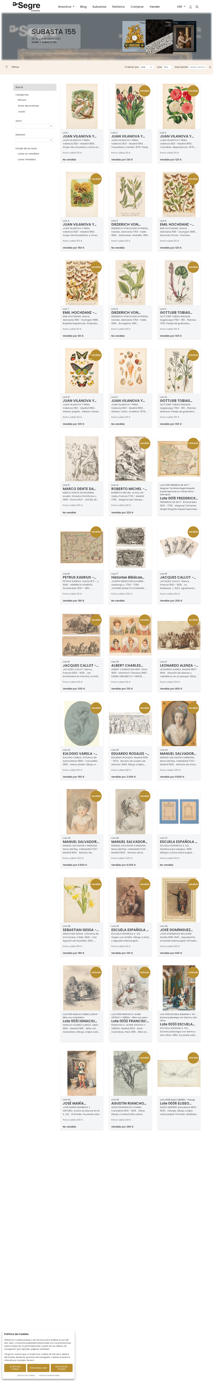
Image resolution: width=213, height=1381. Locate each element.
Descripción (181, 67)
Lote (159, 67)
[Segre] (26, 6)
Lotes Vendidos (27, 159)
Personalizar (38, 1367)
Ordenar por (132, 67)
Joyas (21, 111)
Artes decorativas (28, 105)
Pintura (22, 100)
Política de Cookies (26, 1375)
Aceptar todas (15, 1368)
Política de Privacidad (49, 1375)
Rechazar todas (61, 1368)
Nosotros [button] (65, 7)
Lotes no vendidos (28, 153)
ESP (180, 7)
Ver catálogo (134, 48)
